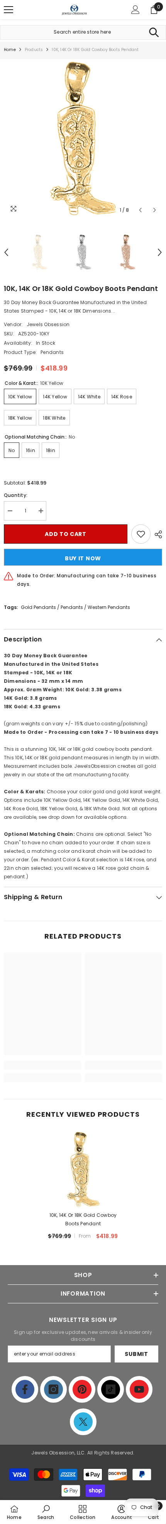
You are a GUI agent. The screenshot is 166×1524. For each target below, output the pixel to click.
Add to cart (65, 534)
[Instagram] (53, 1389)
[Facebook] (25, 1389)
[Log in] (135, 9)
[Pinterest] (82, 1389)
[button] (140, 210)
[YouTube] (139, 1389)
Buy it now (83, 558)
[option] (83, 138)
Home (10, 50)
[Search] (154, 32)
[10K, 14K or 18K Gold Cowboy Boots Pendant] (83, 1169)
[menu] (8, 9)
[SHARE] (156, 534)
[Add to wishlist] (141, 534)
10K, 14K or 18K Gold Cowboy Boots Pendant (83, 1219)
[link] (42, 1065)
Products (34, 50)
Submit (136, 1354)
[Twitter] (83, 1421)
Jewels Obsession (48, 324)
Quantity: (15, 495)
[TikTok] (110, 1389)
